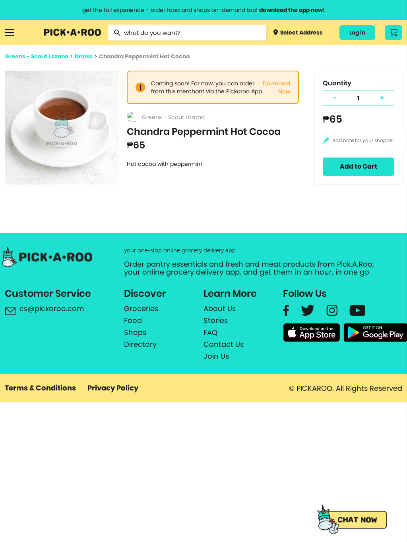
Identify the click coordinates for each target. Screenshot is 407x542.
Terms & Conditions (40, 388)
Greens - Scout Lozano (36, 56)
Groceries (141, 309)
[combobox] (187, 32)
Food (133, 321)
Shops (135, 332)
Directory (140, 344)
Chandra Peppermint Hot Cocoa (144, 56)
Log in (357, 33)
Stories (216, 321)
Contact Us (224, 344)
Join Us (216, 356)
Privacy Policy (112, 388)
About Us (220, 309)
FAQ (210, 332)
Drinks (84, 56)
